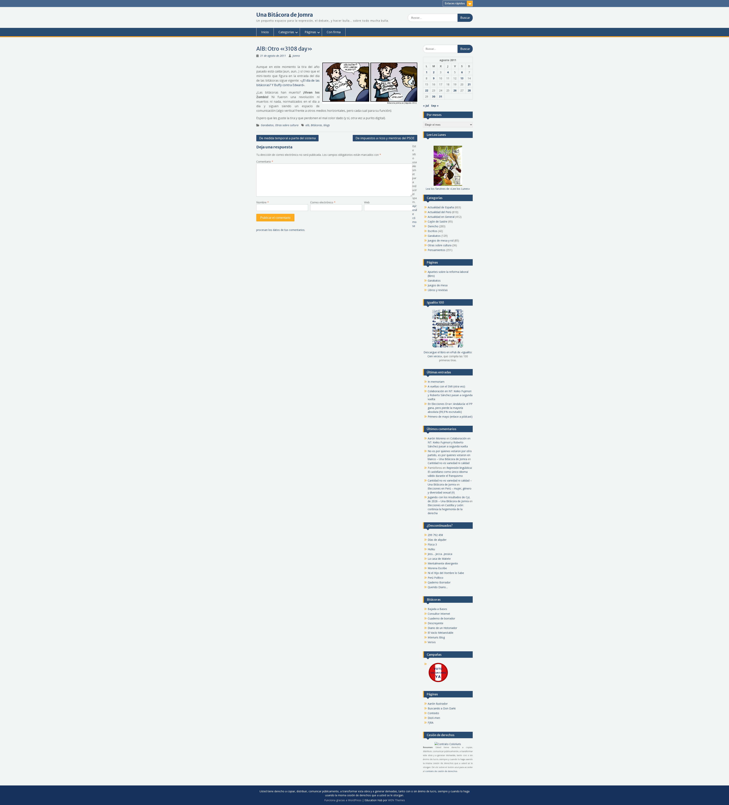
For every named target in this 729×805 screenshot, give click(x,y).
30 (433, 96)
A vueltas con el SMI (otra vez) (446, 386)
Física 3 (432, 544)
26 (454, 90)
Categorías (286, 32)
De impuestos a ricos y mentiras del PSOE (385, 138)
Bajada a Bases (437, 609)
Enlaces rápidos (455, 3)
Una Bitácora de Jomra (284, 14)
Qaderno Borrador (439, 582)
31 (440, 96)
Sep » (435, 105)
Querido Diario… (438, 587)
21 (469, 84)
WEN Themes (396, 800)
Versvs (432, 642)
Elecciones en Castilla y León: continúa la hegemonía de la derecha (446, 509)
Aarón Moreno (437, 438)
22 (426, 90)
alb (307, 125)
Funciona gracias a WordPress (342, 800)
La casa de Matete (439, 558)
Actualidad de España (441, 207)
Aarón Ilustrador (438, 703)
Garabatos (267, 125)
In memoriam (436, 381)
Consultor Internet (439, 613)
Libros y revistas (438, 290)
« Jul (426, 105)
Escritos (432, 231)
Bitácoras (316, 125)
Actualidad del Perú (439, 212)
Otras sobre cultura (286, 125)
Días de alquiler (437, 539)
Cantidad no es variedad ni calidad (448, 463)
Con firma (334, 32)
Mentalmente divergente (443, 563)
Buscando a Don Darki (442, 708)
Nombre (262, 202)
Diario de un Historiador (442, 628)
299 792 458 (435, 535)
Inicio (265, 32)
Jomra (296, 55)
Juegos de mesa (437, 285)
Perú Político (435, 577)
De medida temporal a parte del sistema (287, 138)
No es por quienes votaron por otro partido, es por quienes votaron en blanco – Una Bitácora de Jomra (450, 455)
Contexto (433, 713)
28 (469, 90)
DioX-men (434, 718)
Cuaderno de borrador (441, 618)
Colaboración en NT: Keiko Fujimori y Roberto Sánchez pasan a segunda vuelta (450, 395)
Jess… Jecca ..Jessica (440, 554)
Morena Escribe (437, 568)
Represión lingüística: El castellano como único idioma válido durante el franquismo (450, 472)
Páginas (310, 32)
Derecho (433, 226)
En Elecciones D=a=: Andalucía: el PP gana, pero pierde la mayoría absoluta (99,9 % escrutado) (450, 408)
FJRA (430, 722)
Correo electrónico (322, 202)
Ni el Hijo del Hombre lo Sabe (446, 573)
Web (367, 202)
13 (461, 78)
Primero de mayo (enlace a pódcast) (450, 416)
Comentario (264, 161)
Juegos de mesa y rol (441, 240)
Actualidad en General (441, 217)
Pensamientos (436, 250)
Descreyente (435, 623)
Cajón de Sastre (437, 221)
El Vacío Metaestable (440, 632)
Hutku (431, 549)
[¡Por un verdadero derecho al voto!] (438, 682)
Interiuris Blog (436, 637)
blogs (326, 125)
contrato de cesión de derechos (441, 771)
